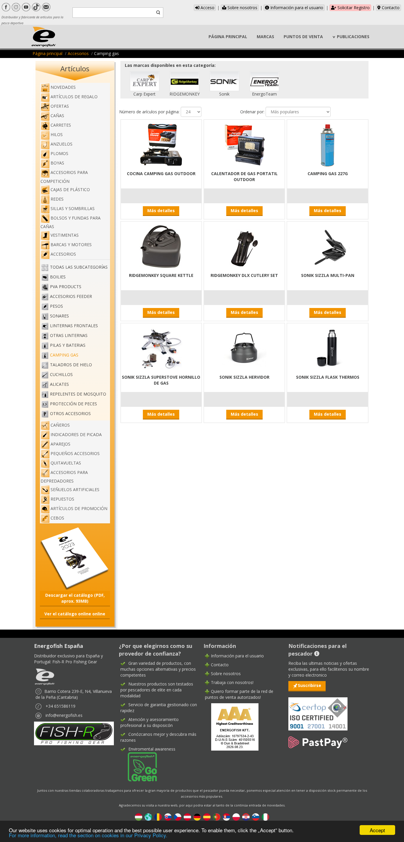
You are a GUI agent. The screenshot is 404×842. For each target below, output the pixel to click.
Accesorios (78, 53)
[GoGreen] (138, 766)
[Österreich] (187, 817)
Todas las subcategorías (79, 267)
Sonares (59, 316)
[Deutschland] (197, 817)
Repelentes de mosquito (78, 394)
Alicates (59, 384)
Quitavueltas (66, 463)
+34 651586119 (60, 706)
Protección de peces (73, 404)
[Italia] (265, 817)
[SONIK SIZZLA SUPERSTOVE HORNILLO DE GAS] (161, 348)
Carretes (61, 125)
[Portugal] (216, 817)
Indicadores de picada (76, 434)
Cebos (57, 518)
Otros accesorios (70, 413)
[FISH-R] (74, 733)
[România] (158, 817)
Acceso (206, 7)
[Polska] (236, 817)
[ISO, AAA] (318, 710)
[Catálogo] (75, 558)
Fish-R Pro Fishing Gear (74, 661)
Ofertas (60, 106)
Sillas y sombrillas (73, 208)
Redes (57, 199)
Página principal (47, 53)
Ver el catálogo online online (74, 614)
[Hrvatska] (246, 817)
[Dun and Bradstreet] (230, 726)
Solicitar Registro (353, 7)
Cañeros (60, 425)
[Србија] (226, 817)
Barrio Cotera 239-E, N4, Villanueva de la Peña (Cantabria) (73, 694)
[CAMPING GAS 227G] (328, 144)
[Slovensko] (168, 817)
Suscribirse (309, 685)
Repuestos (62, 499)
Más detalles (161, 210)
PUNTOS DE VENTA (303, 36)
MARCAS (265, 36)
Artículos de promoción (79, 508)
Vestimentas (65, 235)
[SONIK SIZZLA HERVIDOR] (244, 348)
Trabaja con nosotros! (232, 682)
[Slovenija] (255, 817)
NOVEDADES (63, 87)
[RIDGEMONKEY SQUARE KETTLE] (161, 246)
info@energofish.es (64, 715)
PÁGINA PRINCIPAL (228, 36)
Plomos (59, 153)
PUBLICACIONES (353, 36)
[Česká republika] (177, 817)
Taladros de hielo (71, 364)
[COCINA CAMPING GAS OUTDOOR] (161, 144)
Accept (377, 830)
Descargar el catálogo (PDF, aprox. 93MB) (75, 598)
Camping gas (64, 355)
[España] (207, 817)
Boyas (57, 163)
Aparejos (60, 444)
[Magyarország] (138, 817)
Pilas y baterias (67, 345)
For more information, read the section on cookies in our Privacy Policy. (88, 835)
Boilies (58, 277)
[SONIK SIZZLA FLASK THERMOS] (328, 348)
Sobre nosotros (241, 7)
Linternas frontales (74, 325)
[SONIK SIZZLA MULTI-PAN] (328, 246)
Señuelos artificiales (75, 489)
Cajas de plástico (70, 189)
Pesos (56, 306)
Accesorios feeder (71, 296)
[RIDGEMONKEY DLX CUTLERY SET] (244, 246)
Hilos (57, 134)
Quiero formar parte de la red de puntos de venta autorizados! (239, 694)
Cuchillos (61, 374)
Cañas (57, 115)
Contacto (390, 7)
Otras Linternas (69, 335)
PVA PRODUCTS (65, 286)
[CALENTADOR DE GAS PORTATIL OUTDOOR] (244, 144)
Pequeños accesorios (75, 453)
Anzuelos (61, 144)
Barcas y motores (71, 244)
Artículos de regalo (74, 96)
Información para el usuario (296, 7)
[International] (148, 817)
